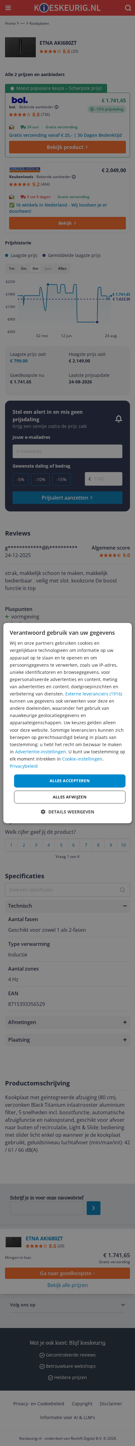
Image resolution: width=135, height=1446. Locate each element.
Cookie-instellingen (82, 759)
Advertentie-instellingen (40, 752)
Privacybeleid (24, 766)
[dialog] (67, 723)
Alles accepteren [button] (70, 780)
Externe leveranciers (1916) (93, 694)
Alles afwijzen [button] (70, 797)
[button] (67, 811)
